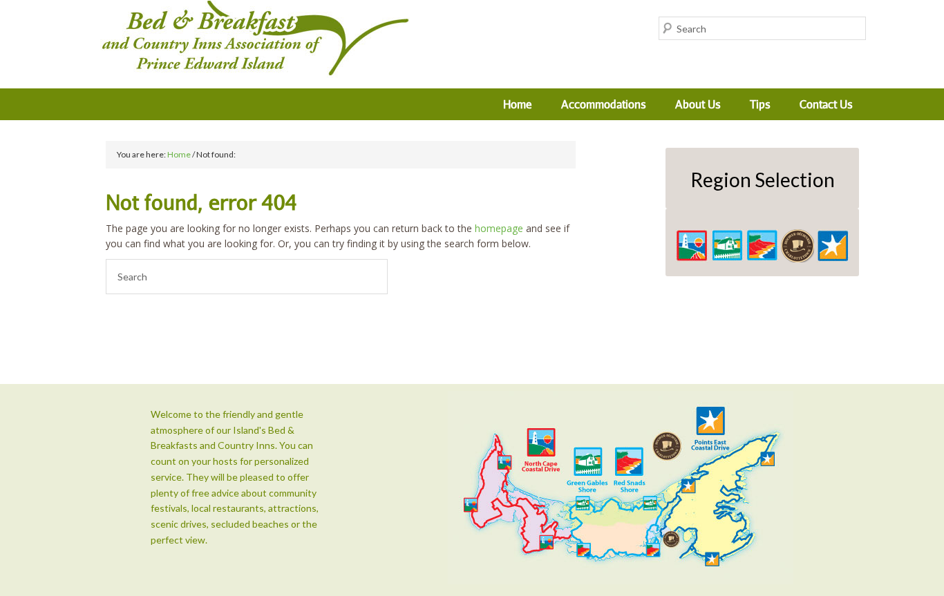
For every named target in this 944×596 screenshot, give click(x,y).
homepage (499, 228)
